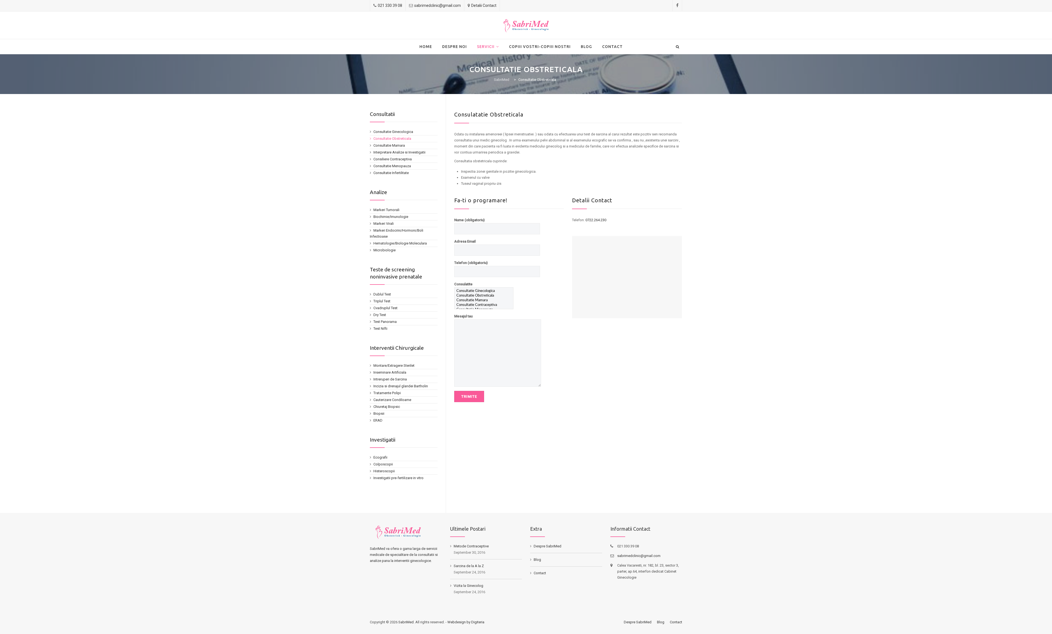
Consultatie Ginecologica (393, 132)
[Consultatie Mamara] (484, 300)
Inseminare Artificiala (389, 372)
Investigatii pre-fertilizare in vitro (398, 478)
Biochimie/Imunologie (390, 217)
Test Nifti (380, 328)
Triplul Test (381, 301)
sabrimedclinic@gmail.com (437, 5)
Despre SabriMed (547, 546)
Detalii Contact (483, 5)
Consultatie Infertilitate (391, 173)
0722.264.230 (595, 220)
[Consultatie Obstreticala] (484, 296)
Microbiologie (384, 250)
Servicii (485, 46)
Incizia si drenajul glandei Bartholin (400, 386)
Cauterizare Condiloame (392, 400)
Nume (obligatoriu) (469, 220)
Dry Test (379, 315)
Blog (586, 46)
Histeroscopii (384, 471)
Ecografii (380, 457)
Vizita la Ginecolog (468, 586)
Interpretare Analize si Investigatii (399, 152)
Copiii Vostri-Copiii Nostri (540, 46)
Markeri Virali (383, 223)
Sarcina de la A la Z (469, 566)
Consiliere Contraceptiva (392, 159)
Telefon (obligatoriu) (471, 263)
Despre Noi (454, 46)
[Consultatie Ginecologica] (484, 291)
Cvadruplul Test (385, 308)
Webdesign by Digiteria (465, 622)
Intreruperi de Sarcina (390, 379)
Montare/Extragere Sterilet (393, 365)
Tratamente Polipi (387, 393)
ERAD (377, 420)
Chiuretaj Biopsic (386, 407)
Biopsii (378, 413)
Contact (612, 46)
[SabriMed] (526, 25)
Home (425, 46)
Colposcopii (383, 464)
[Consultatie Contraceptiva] (484, 305)
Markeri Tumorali (386, 210)
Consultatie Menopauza (392, 166)
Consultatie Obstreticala (392, 139)
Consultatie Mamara (389, 145)
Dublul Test (382, 294)
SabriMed (406, 622)
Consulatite (463, 284)
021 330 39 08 (390, 5)
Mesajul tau (463, 316)
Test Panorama (385, 322)
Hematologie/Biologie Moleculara (400, 243)
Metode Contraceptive (471, 546)
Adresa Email (465, 241)
